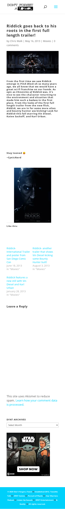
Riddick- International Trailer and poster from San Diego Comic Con (18, 255)
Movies (47, 41)
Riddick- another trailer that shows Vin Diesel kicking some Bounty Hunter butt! (43, 255)
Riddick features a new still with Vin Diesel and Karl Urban (17, 282)
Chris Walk (16, 41)
